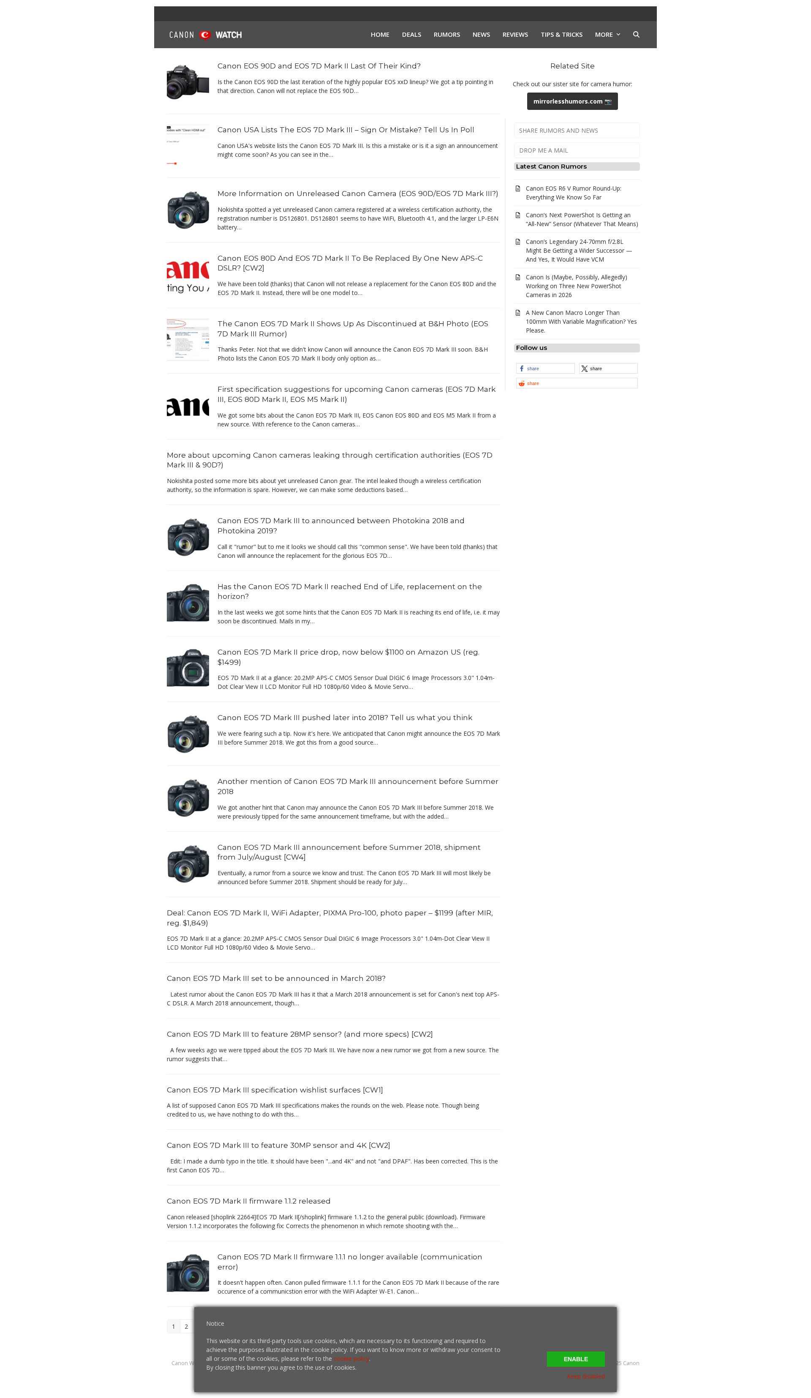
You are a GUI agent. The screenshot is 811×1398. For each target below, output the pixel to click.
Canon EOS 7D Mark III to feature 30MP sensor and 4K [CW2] (278, 1145)
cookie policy (351, 1358)
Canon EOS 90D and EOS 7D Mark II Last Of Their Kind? (319, 65)
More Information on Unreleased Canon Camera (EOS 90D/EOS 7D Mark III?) (358, 193)
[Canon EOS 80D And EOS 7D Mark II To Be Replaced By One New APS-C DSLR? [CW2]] (188, 273)
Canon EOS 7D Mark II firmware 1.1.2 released (249, 1200)
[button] (636, 34)
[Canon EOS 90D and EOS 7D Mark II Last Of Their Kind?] (188, 81)
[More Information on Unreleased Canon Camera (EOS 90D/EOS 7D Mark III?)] (188, 209)
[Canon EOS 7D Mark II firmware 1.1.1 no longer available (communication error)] (188, 1272)
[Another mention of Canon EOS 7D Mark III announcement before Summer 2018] (188, 797)
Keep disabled (586, 1376)
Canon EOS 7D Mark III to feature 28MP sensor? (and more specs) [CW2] (300, 1033)
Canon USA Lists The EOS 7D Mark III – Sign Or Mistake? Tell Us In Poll (346, 129)
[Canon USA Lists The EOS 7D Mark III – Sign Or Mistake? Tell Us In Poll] (188, 145)
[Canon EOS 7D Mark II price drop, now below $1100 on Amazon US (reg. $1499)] (188, 668)
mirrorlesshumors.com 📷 (572, 101)
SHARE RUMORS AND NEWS (558, 130)
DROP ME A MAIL (543, 150)
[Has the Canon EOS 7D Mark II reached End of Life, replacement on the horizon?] (188, 602)
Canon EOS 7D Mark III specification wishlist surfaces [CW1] (275, 1089)
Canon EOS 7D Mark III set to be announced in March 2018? (276, 978)
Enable (576, 1359)
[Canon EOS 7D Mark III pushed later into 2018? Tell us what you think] (188, 733)
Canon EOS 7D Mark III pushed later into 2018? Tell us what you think (345, 717)
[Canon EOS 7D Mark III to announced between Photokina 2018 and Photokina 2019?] (188, 536)
